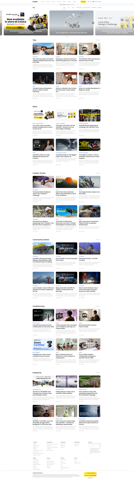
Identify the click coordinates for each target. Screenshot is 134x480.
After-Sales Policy (36, 463)
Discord (75, 461)
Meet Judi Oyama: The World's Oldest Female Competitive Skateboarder (88, 223)
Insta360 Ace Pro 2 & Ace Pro (38, 450)
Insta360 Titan (63, 445)
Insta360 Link (49, 448)
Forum (75, 459)
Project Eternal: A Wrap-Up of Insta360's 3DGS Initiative (65, 392)
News (73, 7)
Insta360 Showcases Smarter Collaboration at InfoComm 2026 (43, 326)
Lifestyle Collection (77, 463)
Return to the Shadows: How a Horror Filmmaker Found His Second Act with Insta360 (88, 289)
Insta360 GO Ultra (36, 451)
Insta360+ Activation (36, 469)
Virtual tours (35, 419)
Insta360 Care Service (36, 464)
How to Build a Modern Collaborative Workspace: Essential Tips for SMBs (87, 356)
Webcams (58, 56)
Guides (57, 323)
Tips (68, 7)
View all (97, 40)
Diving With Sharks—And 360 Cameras (88, 259)
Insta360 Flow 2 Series (36, 455)
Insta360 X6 (35, 444)
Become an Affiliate (50, 461)
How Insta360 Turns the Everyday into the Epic (66, 259)
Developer (48, 466)
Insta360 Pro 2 (63, 444)
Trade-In (34, 466)
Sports (57, 189)
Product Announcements (38, 123)
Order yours (72, 4)
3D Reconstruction (37, 389)
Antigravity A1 (35, 447)
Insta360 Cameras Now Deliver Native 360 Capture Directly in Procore (89, 422)
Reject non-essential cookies (90, 475)
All (64, 7)
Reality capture (59, 419)
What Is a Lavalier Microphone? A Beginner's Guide (89, 89)
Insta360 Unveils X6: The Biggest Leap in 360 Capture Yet (66, 155)
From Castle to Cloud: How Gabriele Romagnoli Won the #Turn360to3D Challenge (88, 393)
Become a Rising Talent (51, 463)
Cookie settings (90, 477)
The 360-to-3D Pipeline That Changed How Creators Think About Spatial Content (42, 393)
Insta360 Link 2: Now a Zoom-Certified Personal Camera (42, 355)
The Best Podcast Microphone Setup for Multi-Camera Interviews (42, 90)
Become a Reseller (50, 464)
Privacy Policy (97, 448)
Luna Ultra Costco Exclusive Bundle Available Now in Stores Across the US (42, 127)
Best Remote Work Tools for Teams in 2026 (87, 326)
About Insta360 (63, 459)
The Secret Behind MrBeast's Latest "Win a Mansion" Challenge (42, 193)
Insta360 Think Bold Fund (65, 467)
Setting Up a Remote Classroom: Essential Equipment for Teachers (66, 59)
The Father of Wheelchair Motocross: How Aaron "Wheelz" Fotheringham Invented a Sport (66, 223)
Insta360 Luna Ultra (36, 445)
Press (61, 461)
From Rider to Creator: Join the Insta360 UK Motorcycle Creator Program (89, 156)
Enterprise (99, 7)
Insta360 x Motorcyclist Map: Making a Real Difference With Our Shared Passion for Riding (42, 260)
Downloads (35, 467)
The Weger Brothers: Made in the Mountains (89, 193)
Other (34, 86)
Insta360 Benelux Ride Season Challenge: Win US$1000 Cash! (89, 126)
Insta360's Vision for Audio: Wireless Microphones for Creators (41, 156)
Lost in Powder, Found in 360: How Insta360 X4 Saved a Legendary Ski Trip (43, 289)
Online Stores (76, 444)
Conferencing (93, 7)
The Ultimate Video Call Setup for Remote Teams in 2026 (89, 59)
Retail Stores (76, 445)
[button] (88, 2)
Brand (34, 152)
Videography (35, 189)
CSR (61, 464)
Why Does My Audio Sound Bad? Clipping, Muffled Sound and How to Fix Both (43, 60)
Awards (62, 466)
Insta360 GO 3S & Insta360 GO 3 (38, 453)
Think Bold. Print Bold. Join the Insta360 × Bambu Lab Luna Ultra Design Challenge (65, 127)
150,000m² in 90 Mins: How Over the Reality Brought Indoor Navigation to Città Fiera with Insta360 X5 (43, 422)
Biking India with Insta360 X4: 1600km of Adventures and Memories (65, 289)
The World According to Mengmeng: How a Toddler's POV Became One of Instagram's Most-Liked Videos (43, 223)
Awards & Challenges (60, 123)
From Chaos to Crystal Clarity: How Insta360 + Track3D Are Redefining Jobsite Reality (65, 422)
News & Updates (36, 323)
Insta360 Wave (49, 445)
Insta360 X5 (35, 448)
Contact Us (49, 459)
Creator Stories (79, 7)
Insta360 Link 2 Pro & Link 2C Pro (52, 444)
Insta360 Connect (50, 450)
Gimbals (57, 86)
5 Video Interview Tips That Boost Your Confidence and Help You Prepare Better (66, 326)
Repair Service (35, 461)
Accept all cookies (90, 473)
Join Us (62, 469)
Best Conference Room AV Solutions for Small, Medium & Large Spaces (65, 356)
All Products (35, 56)
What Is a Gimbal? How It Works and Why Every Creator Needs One (66, 90)
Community (35, 256)
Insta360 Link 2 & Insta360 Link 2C (52, 447)
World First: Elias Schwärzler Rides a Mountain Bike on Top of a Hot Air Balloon (66, 193)
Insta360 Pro (63, 447)
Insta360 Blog (63, 463)
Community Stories (86, 7)
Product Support (36, 459)
